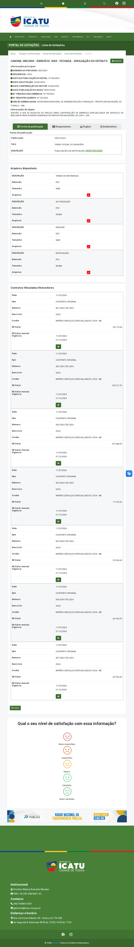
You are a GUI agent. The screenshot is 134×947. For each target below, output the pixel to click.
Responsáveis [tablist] (63, 126)
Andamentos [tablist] (109, 126)
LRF (87, 37)
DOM (56, 37)
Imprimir (118, 61)
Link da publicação (94, 150)
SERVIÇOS (64, 37)
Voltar (16, 708)
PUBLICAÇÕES (97, 37)
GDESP (109, 37)
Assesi (55, 943)
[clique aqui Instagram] (71, 934)
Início (13, 53)
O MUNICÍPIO (32, 37)
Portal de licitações (52, 53)
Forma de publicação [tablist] (31, 126)
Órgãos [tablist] (86, 126)
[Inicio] (10, 37)
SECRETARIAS (45, 37)
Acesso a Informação (29, 53)
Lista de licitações (73, 53)
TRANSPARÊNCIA (77, 37)
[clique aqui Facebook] (63, 934)
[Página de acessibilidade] (85, 3)
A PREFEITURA (19, 37)
